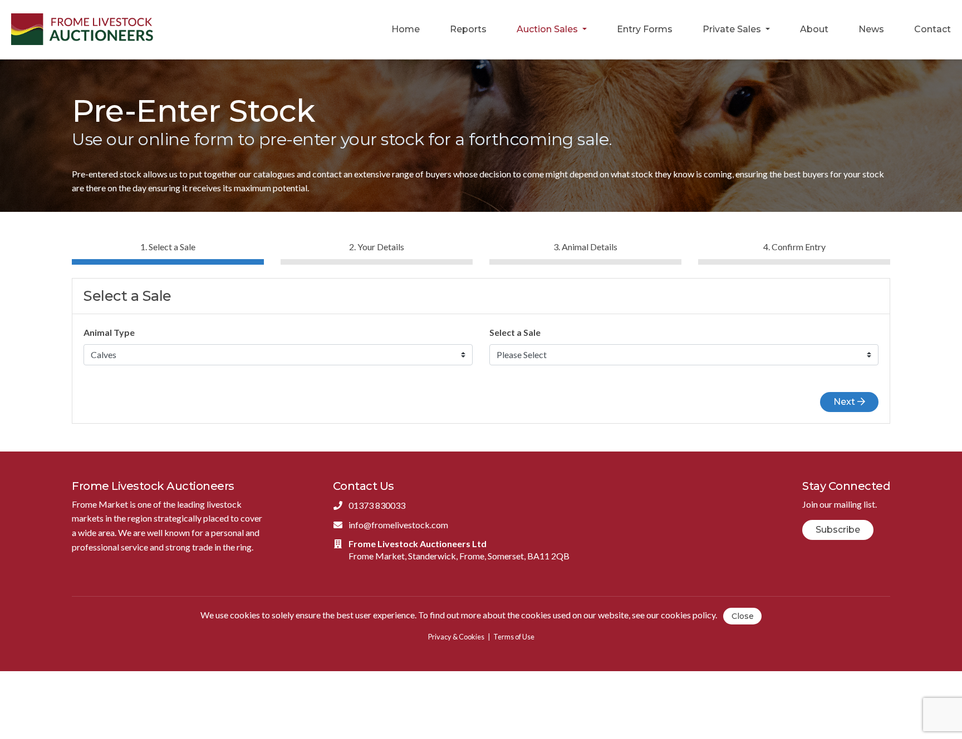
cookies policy (688, 614)
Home (405, 29)
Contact (932, 29)
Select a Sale (515, 332)
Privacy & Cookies (456, 636)
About (814, 29)
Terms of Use (513, 636)
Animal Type (109, 332)
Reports (468, 29)
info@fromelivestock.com (398, 524)
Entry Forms (645, 29)
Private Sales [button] (733, 29)
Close (743, 616)
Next (845, 401)
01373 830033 (377, 505)
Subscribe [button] (838, 529)
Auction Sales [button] (548, 29)
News (871, 29)
